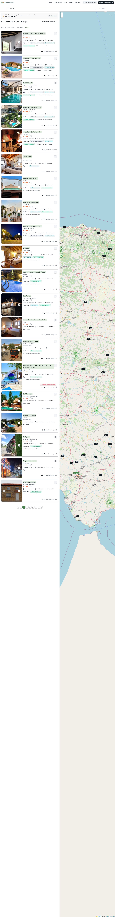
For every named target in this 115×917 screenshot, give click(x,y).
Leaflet (99, 916)
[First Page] (18, 507)
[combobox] (51, 8)
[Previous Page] (21, 507)
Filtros (103, 8)
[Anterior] (4, 42)
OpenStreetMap (111, 916)
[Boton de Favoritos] (55, 33)
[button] (64, 456)
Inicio (50, 2)
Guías (65, 2)
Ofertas (71, 2)
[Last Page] (41, 507)
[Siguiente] (19, 42)
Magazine (77, 2)
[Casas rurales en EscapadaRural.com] (7, 3)
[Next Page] (39, 507)
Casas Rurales (58, 2)
